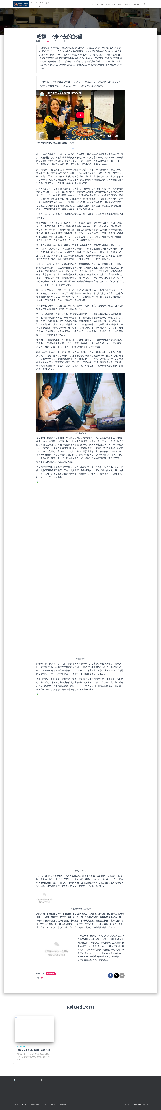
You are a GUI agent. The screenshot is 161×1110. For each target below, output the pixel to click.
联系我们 (127, 4)
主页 (92, 4)
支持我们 (136, 4)
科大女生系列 (110, 4)
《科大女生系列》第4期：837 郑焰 (33, 1050)
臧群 (43, 978)
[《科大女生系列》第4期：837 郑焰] (34, 1029)
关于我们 (100, 4)
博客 (119, 4)
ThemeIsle (144, 1105)
